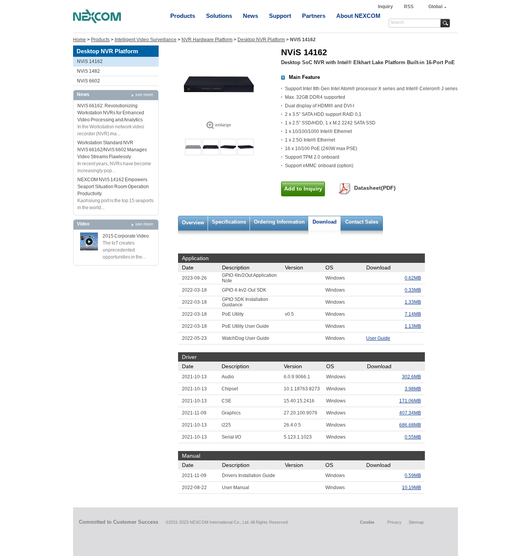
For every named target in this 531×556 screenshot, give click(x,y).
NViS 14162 (90, 61)
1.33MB (413, 302)
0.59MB (413, 475)
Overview (193, 223)
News (250, 15)
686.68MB (410, 425)
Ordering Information (279, 222)
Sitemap (416, 522)
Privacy (394, 522)
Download (325, 222)
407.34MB (410, 413)
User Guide (378, 338)
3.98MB (413, 389)
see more (144, 94)
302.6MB (411, 376)
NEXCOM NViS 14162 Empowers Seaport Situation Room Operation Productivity (113, 186)
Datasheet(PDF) (375, 188)
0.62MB (413, 278)
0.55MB (413, 437)
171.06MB (410, 401)
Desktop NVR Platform (261, 39)
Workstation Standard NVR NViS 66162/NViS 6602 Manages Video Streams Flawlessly (112, 149)
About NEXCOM (358, 15)
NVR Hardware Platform (207, 39)
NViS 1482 (88, 71)
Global (435, 6)
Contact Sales (361, 222)
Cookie (367, 522)
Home (79, 39)
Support (280, 15)
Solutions (219, 15)
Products (182, 15)
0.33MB (413, 290)
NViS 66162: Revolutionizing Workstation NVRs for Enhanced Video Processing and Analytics (110, 112)
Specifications (229, 222)
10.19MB (411, 487)
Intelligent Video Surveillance (145, 39)
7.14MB (413, 314)
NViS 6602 (88, 81)
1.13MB (413, 326)
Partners (313, 15)
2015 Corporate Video (126, 236)
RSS (409, 6)
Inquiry (386, 6)
